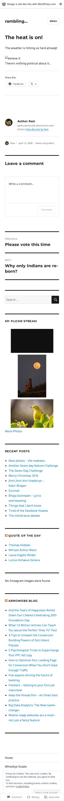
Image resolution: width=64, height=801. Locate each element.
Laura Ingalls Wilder (22, 555)
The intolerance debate (24, 516)
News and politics (45, 143)
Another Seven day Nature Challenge (33, 466)
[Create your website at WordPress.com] (32, 4)
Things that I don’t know (25, 506)
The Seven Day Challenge (26, 471)
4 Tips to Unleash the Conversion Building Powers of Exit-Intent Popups (31, 640)
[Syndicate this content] (6, 535)
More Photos (13, 431)
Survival (14, 491)
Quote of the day (24, 535)
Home (9, 758)
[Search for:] (28, 300)
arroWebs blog (23, 601)
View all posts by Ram (37, 129)
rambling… (16, 21)
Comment (46, 209)
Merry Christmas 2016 (23, 476)
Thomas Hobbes (19, 545)
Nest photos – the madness (27, 461)
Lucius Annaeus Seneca (24, 560)
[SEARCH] (55, 300)
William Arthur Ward (22, 550)
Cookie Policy (22, 786)
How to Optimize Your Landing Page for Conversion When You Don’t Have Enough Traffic (33, 665)
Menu (53, 21)
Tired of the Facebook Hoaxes (28, 511)
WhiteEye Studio (16, 767)
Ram (12, 143)
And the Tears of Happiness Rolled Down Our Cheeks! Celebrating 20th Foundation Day (33, 615)
